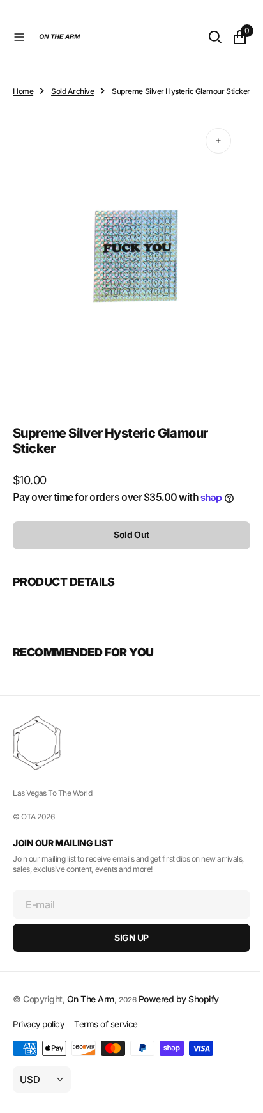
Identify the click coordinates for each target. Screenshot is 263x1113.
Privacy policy (38, 1030)
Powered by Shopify (179, 1004)
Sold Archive (72, 91)
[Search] (205, 37)
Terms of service (105, 1030)
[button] (19, 37)
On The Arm (90, 1004)
